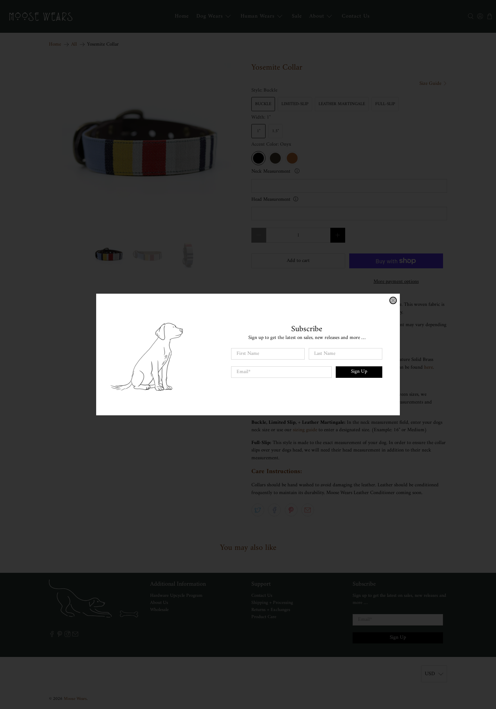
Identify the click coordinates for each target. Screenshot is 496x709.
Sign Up (359, 371)
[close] (393, 300)
